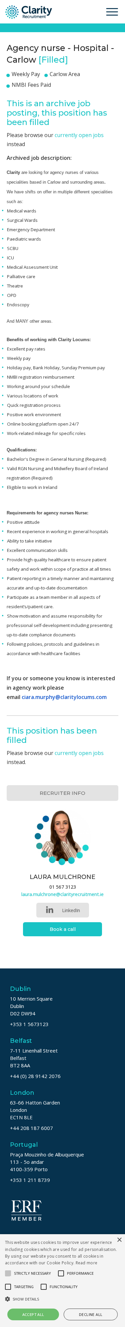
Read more (87, 1263)
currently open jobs (79, 135)
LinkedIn (71, 910)
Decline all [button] (90, 1314)
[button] (62, 1299)
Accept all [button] (33, 1314)
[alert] (62, 1280)
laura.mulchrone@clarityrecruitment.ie (62, 894)
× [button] (119, 1240)
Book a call (63, 929)
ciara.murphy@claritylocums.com (64, 697)
